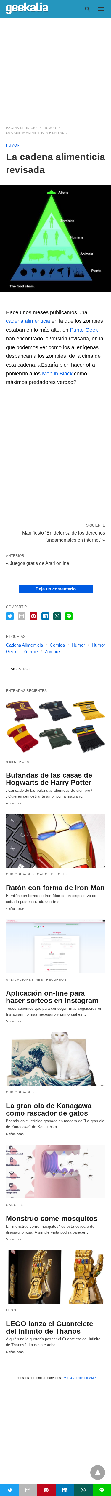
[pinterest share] (33, 616)
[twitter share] (10, 616)
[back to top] (97, 1472)
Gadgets (46, 874)
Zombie (30, 651)
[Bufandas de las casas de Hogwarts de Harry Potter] (55, 728)
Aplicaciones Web (24, 979)
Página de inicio (21, 127)
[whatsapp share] (57, 616)
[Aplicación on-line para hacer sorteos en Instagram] (55, 946)
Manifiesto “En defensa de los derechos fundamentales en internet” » (63, 536)
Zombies (53, 651)
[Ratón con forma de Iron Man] (55, 841)
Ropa (24, 761)
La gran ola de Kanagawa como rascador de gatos (48, 1109)
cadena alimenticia (28, 321)
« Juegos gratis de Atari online (37, 563)
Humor (50, 127)
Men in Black (57, 374)
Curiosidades (20, 874)
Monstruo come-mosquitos (51, 1218)
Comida (57, 645)
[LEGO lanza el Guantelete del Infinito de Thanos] (55, 1277)
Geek (11, 761)
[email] (28, 1490)
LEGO (11, 1310)
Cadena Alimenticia (24, 645)
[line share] (69, 616)
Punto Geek (84, 330)
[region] (55, 68)
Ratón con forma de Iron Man (55, 888)
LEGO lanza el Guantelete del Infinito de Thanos (49, 1327)
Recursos (56, 979)
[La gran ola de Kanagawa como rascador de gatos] (55, 1059)
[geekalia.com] (27, 8)
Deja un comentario (56, 588)
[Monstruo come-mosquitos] (55, 1171)
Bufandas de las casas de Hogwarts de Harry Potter (49, 778)
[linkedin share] (45, 616)
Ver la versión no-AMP (80, 1377)
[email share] (21, 616)
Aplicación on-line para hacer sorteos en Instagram (52, 996)
